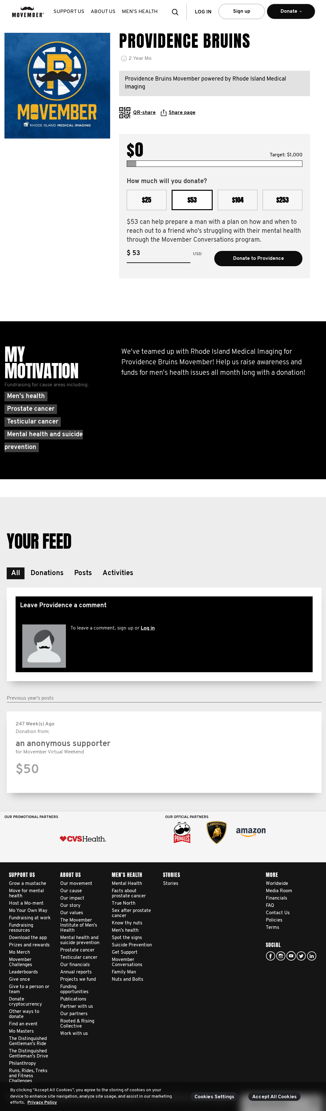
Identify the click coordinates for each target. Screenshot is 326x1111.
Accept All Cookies (274, 1097)
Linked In (311, 956)
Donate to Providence (258, 258)
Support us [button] (68, 11)
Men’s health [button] (140, 11)
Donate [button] (282, 14)
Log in (148, 628)
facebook (270, 956)
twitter (301, 956)
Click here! (281, 956)
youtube (291, 956)
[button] (177, 12)
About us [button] (103, 11)
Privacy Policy (42, 1102)
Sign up (241, 11)
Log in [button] (203, 12)
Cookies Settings (215, 1097)
